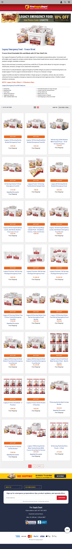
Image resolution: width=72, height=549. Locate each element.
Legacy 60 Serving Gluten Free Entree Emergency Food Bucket (36, 317)
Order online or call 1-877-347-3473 (36, 510)
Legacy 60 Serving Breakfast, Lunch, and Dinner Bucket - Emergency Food (12, 230)
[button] (35, 107)
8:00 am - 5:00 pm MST (39, 517)
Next (39, 466)
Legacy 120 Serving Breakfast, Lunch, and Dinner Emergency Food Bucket (59, 230)
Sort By (55, 107)
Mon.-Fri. (29, 517)
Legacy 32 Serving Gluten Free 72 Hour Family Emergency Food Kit (12, 317)
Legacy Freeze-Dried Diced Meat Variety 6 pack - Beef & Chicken (59, 361)
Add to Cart (13, 136)
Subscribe (61, 497)
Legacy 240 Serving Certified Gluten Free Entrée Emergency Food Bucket (12, 361)
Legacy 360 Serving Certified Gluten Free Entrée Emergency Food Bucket (36, 361)
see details (60, 476)
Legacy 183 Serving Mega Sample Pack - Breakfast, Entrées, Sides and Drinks (36, 230)
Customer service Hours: (36, 514)
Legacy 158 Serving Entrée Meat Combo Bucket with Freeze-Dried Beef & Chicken (36, 448)
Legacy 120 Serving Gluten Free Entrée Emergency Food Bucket (59, 317)
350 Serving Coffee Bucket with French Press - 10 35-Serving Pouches (59, 142)
